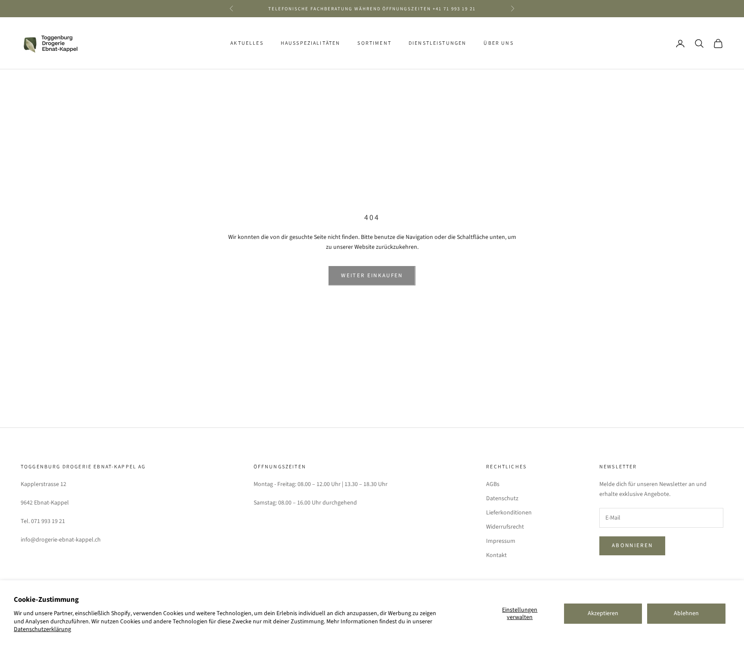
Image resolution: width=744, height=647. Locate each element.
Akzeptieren (603, 613)
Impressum (500, 541)
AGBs (492, 484)
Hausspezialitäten (311, 43)
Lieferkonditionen (509, 512)
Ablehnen (686, 613)
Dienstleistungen (438, 43)
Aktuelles (246, 43)
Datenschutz (502, 498)
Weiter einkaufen (372, 275)
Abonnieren (632, 545)
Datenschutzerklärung (42, 629)
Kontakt (496, 555)
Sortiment (374, 43)
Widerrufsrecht (505, 527)
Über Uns (498, 43)
